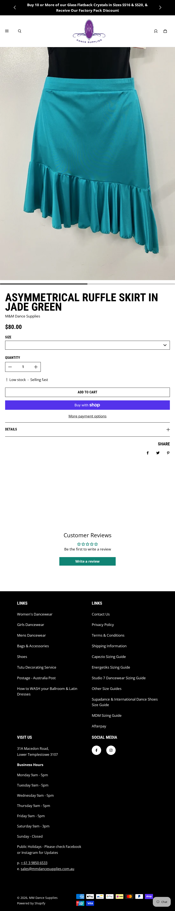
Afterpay (99, 726)
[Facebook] (96, 750)
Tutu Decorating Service (36, 667)
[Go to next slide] (160, 7)
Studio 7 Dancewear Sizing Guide (119, 677)
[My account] (155, 31)
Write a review (87, 561)
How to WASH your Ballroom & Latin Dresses (47, 691)
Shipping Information (109, 645)
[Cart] (165, 31)
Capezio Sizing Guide (109, 656)
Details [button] (11, 429)
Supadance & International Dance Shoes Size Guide (125, 702)
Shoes (22, 656)
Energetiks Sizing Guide (111, 667)
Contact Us (101, 614)
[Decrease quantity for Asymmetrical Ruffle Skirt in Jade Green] (10, 367)
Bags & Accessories (33, 645)
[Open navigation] (10, 31)
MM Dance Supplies (43, 898)
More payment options (87, 416)
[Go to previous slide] (15, 7)
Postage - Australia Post (36, 677)
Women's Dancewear (34, 614)
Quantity (12, 358)
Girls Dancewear (30, 624)
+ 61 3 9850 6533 (34, 862)
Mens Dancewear (31, 635)
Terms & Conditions (108, 635)
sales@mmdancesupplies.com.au (47, 868)
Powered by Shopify (31, 903)
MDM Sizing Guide (107, 715)
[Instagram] (111, 750)
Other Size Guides (106, 688)
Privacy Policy (103, 624)
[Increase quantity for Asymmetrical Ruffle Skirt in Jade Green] (36, 367)
